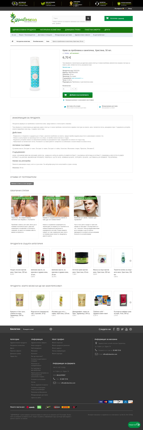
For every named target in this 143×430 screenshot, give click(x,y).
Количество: (67, 86)
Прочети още (66, 67)
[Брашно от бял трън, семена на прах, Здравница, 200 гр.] (19, 300)
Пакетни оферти (92, 30)
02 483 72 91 (117, 350)
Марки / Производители (27, 35)
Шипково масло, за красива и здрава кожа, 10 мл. (39, 272)
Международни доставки (63, 35)
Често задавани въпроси (39, 385)
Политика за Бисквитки (39, 392)
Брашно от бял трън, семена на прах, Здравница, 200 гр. (17, 313)
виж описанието (77, 78)
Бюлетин (15, 329)
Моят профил (58, 339)
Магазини (34, 351)
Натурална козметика (50, 30)
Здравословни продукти (24, 30)
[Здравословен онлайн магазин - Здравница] (29, 18)
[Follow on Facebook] (114, 329)
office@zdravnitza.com (110, 354)
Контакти (34, 353)
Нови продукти (36, 345)
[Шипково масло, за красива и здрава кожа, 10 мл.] (40, 258)
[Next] (130, 261)
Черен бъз (13, 356)
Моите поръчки (57, 342)
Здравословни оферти (82, 35)
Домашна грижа (73, 30)
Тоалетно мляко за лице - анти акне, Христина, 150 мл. (123, 272)
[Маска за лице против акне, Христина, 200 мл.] (102, 258)
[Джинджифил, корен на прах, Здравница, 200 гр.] (81, 300)
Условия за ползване (38, 379)
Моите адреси (56, 348)
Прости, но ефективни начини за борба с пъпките (23, 219)
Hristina (67, 53)
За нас (14, 35)
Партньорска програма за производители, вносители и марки (39, 374)
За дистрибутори (98, 35)
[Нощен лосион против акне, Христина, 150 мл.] (19, 258)
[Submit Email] (51, 329)
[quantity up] (72, 88)
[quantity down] (75, 88)
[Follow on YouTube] (126, 329)
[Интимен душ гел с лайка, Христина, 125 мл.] (61, 300)
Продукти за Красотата (23, 198)
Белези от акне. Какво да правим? (85, 219)
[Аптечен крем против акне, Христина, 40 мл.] (81, 258)
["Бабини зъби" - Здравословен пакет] (102, 300)
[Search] (88, 18)
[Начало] (12, 41)
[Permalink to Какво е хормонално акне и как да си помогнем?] (56, 206)
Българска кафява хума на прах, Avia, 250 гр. (122, 312)
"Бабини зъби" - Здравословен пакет (100, 312)
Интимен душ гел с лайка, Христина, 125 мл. (61, 312)
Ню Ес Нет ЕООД (127, 415)
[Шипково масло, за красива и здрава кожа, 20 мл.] (61, 258)
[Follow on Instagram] (118, 329)
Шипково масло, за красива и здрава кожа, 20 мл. (60, 272)
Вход (130, 8)
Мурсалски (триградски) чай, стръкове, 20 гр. (39, 312)
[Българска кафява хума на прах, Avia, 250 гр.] (123, 300)
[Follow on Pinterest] (130, 329)
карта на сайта (36, 397)
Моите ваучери (57, 353)
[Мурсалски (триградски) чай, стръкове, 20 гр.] (40, 300)
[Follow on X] (122, 329)
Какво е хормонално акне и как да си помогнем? (55, 219)
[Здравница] (71, 3)
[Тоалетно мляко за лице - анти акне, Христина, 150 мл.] (123, 258)
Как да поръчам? (37, 356)
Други (107, 30)
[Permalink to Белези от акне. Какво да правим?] (87, 206)
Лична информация (59, 351)
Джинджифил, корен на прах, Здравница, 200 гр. (81, 312)
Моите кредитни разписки (61, 345)
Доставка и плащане (45, 35)
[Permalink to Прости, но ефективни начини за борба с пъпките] (24, 206)
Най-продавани (36, 348)
